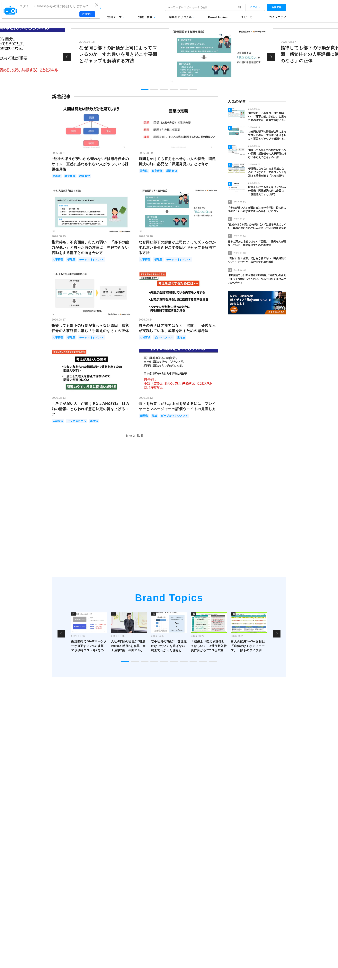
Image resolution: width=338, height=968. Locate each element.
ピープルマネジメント (174, 415)
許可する (87, 14)
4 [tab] (174, 89)
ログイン (255, 7)
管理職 (71, 259)
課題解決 (84, 176)
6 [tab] (193, 89)
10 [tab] (213, 661)
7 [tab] (184, 661)
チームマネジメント (91, 259)
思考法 (57, 176)
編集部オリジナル (180, 17)
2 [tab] (154, 89)
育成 (154, 415)
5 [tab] (184, 89)
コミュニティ (277, 17)
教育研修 (70, 176)
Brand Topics (217, 17)
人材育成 (145, 337)
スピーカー (248, 17)
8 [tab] (193, 661)
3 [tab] (164, 89)
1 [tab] (144, 89)
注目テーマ (114, 17)
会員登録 (276, 7)
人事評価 (58, 259)
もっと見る (134, 435)
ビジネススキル (163, 337)
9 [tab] (203, 661)
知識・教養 (145, 17)
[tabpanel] (169, 55)
